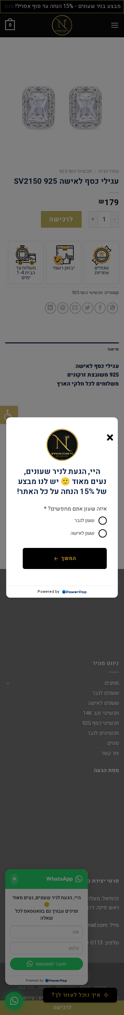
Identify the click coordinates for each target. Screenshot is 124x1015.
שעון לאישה (82, 533)
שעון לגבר (84, 520)
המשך (68, 558)
